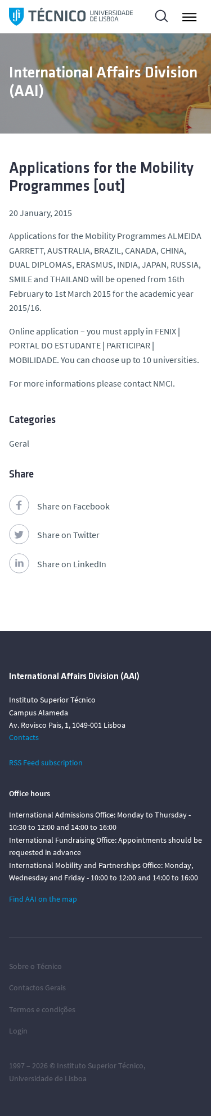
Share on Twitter (68, 534)
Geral (19, 443)
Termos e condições (42, 1009)
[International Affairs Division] (71, 16)
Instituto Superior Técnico (100, 1065)
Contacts (24, 737)
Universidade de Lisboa (48, 1078)
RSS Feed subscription (46, 762)
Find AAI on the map (43, 899)
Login (18, 1031)
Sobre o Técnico (35, 966)
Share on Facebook (73, 506)
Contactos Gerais (37, 987)
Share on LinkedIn (71, 564)
